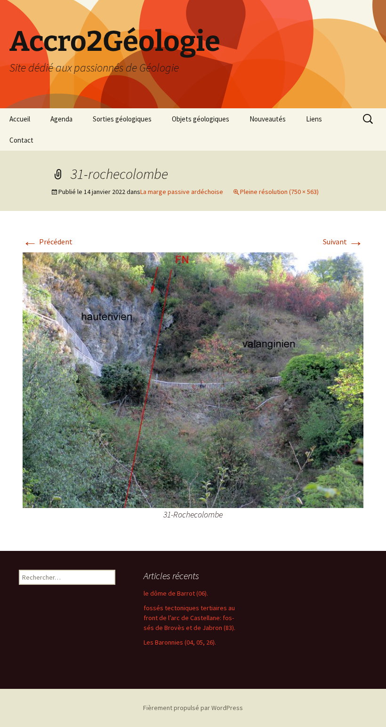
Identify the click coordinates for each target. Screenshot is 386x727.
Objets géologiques (200, 118)
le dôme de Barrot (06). (176, 593)
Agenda (61, 118)
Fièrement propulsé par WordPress (193, 707)
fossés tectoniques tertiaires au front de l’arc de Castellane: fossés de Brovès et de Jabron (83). (189, 618)
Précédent (47, 241)
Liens (314, 118)
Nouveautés (267, 118)
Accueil (19, 118)
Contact (21, 140)
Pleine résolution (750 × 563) (279, 191)
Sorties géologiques (122, 118)
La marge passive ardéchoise (181, 191)
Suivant (343, 241)
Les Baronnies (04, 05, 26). (180, 642)
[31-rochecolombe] (193, 379)
